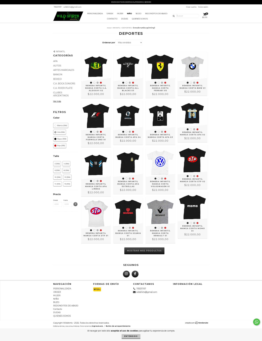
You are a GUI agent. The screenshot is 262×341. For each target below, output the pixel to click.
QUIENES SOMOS (140, 19)
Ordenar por (108, 42)
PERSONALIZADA (95, 13)
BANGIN (57, 74)
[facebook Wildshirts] (135, 274)
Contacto (112, 19)
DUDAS (124, 19)
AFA (55, 61)
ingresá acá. (97, 326)
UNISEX (110, 13)
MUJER (120, 13)
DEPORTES (126, 28)
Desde (55, 200)
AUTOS (57, 65)
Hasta (65, 200)
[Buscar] (173, 16)
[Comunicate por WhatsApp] (256, 321)
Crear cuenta (191, 7)
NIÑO (129, 13)
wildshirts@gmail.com (72, 7)
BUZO (138, 13)
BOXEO (57, 79)
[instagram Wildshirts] (126, 274)
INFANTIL (116, 28)
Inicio (109, 28)
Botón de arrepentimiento (118, 326)
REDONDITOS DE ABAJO (156, 13)
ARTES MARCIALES (63, 70)
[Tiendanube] (197, 324)
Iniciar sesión (203, 7)
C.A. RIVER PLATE (63, 88)
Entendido (131, 336)
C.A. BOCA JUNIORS (64, 83)
